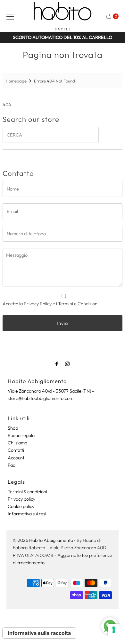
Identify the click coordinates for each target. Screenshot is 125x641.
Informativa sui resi (27, 514)
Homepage (16, 80)
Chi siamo (17, 443)
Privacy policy (21, 499)
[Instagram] (67, 363)
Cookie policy (21, 506)
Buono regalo (21, 435)
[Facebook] (56, 363)
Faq (11, 465)
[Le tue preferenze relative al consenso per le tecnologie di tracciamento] (114, 630)
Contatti (16, 450)
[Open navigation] (10, 16)
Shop (13, 428)
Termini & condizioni (27, 492)
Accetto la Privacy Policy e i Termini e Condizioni (50, 304)
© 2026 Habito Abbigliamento (43, 540)
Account (16, 458)
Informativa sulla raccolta (39, 633)
